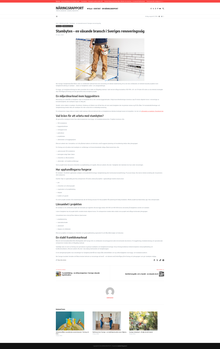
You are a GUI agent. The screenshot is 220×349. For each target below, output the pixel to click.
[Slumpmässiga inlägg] (159, 16)
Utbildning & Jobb (63, 23)
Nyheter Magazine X (122, 346)
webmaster (110, 298)
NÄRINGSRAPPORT (70, 8)
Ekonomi (58, 26)
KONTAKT (97, 9)
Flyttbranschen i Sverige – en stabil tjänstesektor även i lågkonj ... (110, 332)
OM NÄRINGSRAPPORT (110, 9)
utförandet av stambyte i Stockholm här (152, 111)
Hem (57, 23)
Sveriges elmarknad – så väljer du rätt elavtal (141, 332)
